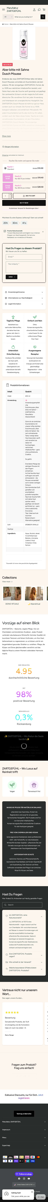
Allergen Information (12, 146)
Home (6, 24)
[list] (24, 694)
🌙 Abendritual (34, 604)
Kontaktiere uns (22, 1076)
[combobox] (30, 17)
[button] (3, 9)
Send (10, 277)
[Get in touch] (39, 9)
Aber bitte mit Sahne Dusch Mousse (21, 24)
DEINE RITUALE (12, 604)
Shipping (5, 155)
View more (6, 581)
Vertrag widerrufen (24, 1114)
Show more (6, 136)
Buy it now (24, 203)
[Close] (43, 232)
